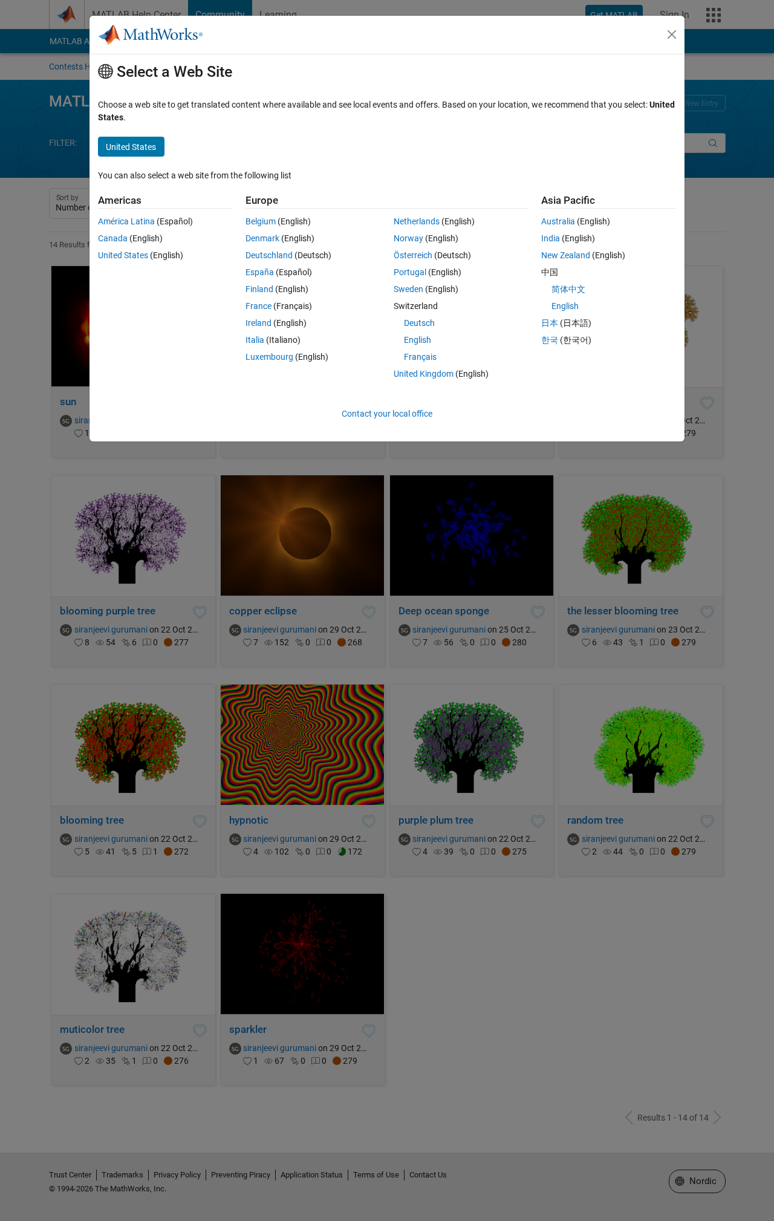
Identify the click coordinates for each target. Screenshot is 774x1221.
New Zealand (565, 255)
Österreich (413, 255)
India (550, 238)
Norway (408, 238)
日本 (549, 323)
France (259, 306)
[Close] (671, 34)
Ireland (259, 323)
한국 (549, 340)
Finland (259, 289)
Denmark (262, 238)
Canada (113, 238)
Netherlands (417, 221)
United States (123, 255)
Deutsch (419, 323)
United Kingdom (424, 374)
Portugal (410, 272)
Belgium (261, 221)
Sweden (408, 289)
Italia (255, 340)
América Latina (126, 221)
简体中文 (568, 289)
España (260, 272)
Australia (558, 221)
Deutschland (269, 255)
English (417, 340)
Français (420, 357)
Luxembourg (269, 357)
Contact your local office (387, 413)
